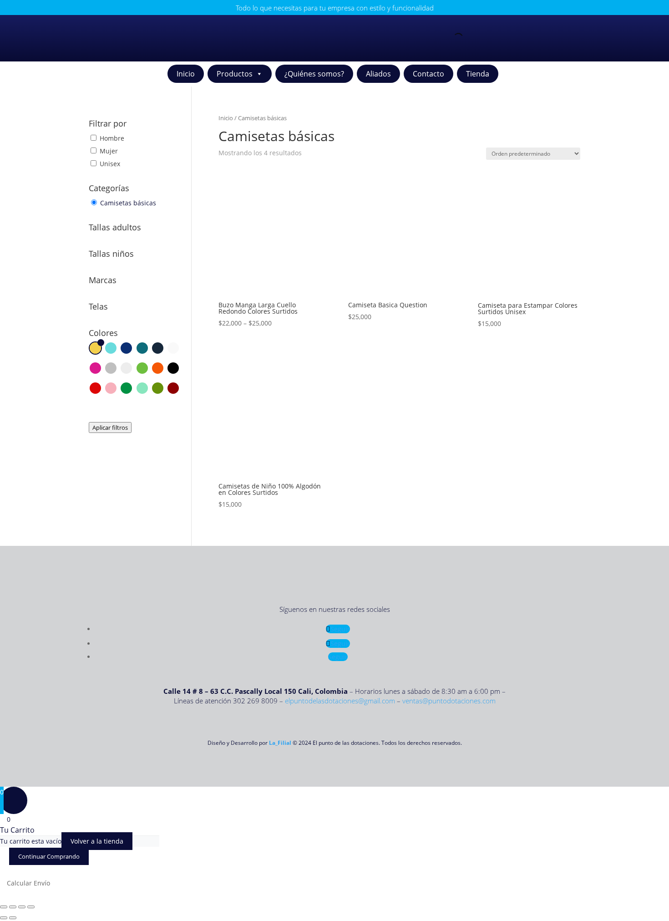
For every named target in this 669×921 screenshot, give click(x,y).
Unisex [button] (110, 163)
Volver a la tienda (97, 841)
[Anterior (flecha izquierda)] (3, 917)
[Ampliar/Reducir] (3, 907)
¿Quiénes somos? (314, 74)
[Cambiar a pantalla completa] (12, 907)
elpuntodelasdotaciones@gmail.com (340, 700)
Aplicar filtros (110, 427)
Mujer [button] (109, 151)
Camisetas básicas (128, 202)
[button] (95, 349)
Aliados (378, 74)
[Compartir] (21, 907)
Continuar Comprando (49, 856)
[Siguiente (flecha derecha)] (12, 917)
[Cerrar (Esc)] (31, 907)
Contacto (428, 74)
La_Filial (280, 742)
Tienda (477, 74)
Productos (235, 74)
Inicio (186, 74)
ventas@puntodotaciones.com (449, 700)
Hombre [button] (112, 138)
